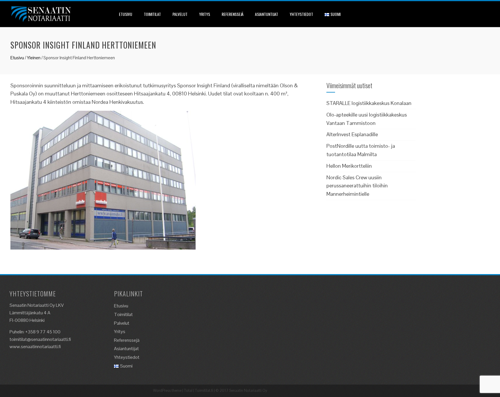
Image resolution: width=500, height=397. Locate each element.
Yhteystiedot (301, 14)
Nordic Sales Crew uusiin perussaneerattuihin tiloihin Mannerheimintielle (357, 185)
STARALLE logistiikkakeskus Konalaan (368, 103)
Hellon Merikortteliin (349, 166)
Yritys (204, 14)
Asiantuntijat (266, 14)
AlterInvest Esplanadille (352, 134)
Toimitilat (152, 14)
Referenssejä (232, 14)
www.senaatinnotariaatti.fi (35, 347)
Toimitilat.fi (204, 390)
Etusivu (125, 14)
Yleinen (34, 57)
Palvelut (180, 14)
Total (188, 390)
